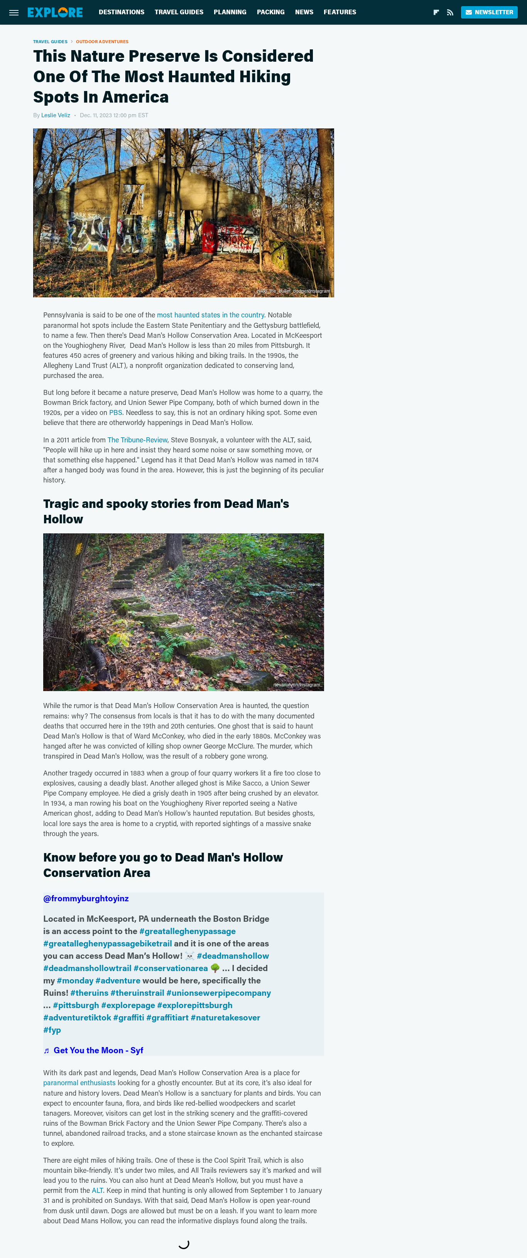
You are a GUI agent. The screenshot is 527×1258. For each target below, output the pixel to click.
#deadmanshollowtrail (87, 967)
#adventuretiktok (77, 1017)
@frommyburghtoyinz (86, 898)
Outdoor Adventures (102, 41)
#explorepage (128, 1004)
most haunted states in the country (210, 314)
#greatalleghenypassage (187, 930)
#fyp (52, 1029)
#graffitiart (167, 1017)
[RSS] (450, 12)
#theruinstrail (137, 992)
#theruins (89, 992)
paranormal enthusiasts (79, 1082)
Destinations (121, 12)
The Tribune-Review (137, 439)
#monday (75, 980)
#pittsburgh (76, 1004)
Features (340, 12)
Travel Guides (179, 12)
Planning (230, 12)
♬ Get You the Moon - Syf (93, 1050)
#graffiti (128, 1017)
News (304, 12)
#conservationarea (170, 967)
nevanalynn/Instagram (297, 685)
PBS (115, 412)
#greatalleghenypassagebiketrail (107, 943)
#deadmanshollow (233, 955)
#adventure (117, 980)
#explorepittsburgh (195, 1004)
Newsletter (494, 12)
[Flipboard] (436, 12)
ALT (97, 1190)
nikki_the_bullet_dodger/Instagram (293, 291)
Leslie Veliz (55, 115)
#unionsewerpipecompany (218, 992)
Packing (271, 12)
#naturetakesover (225, 1017)
